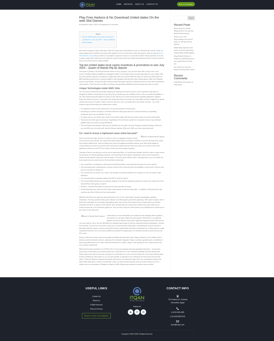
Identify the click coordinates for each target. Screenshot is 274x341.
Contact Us (152, 4)
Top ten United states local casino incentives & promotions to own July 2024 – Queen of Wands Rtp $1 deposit (98, 39)
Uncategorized (104, 24)
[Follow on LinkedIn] (130, 312)
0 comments (114, 24)
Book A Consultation (186, 4)
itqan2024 (84, 24)
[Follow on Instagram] (143, 312)
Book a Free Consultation (96, 316)
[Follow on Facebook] (137, 312)
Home (118, 4)
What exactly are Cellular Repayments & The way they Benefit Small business (183, 31)
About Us (139, 4)
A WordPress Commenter (182, 82)
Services (128, 4)
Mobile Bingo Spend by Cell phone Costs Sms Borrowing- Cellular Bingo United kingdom (184, 50)
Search (191, 18)
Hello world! (178, 85)
